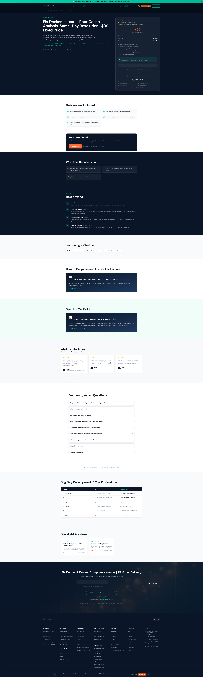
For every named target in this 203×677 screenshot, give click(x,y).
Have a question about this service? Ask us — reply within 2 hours (102, 519)
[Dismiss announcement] (201, 1)
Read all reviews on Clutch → (67, 428)
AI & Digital (73, 6)
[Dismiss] (148, 674)
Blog (120, 6)
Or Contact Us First (151, 642)
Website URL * (123, 108)
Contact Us (156, 6)
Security (81, 6)
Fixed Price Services (53, 11)
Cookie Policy (106, 674)
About (114, 6)
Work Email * (122, 102)
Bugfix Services (64, 11)
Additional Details (126, 113)
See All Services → (125, 1)
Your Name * (122, 96)
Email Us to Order (137, 77)
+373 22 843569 (138, 132)
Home (44, 11)
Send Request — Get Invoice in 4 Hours (137, 124)
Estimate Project (146, 6)
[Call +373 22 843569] (139, 6)
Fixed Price (91, 6)
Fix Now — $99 (75, 199)
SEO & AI (108, 6)
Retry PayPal (137, 73)
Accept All (142, 674)
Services (65, 6)
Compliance (100, 6)
